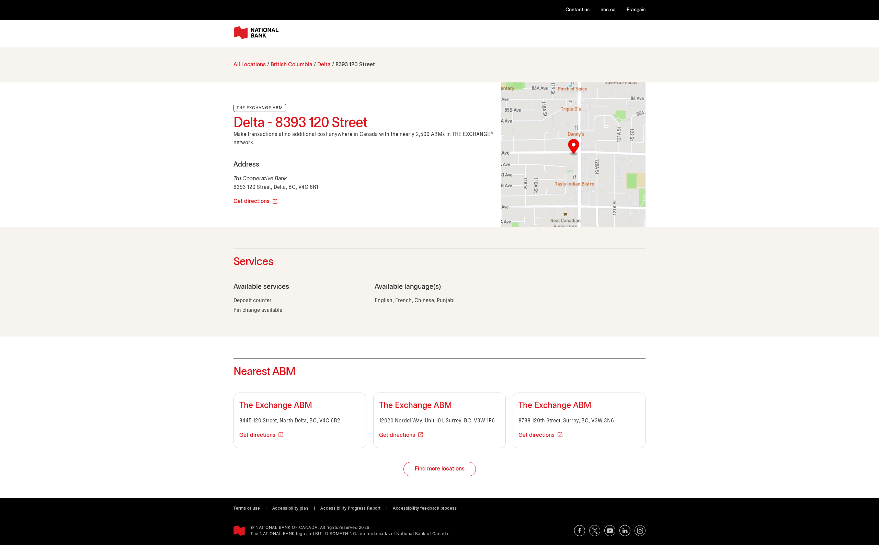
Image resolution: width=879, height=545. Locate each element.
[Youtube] (609, 530)
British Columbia (291, 64)
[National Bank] (257, 33)
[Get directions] (573, 154)
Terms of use (246, 508)
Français (636, 10)
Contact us (578, 10)
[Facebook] (579, 530)
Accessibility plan (290, 508)
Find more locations (440, 469)
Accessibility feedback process (425, 508)
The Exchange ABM (275, 406)
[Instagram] (640, 530)
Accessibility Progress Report (350, 508)
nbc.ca (608, 10)
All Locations (249, 64)
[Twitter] (594, 530)
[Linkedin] (624, 530)
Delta (324, 64)
